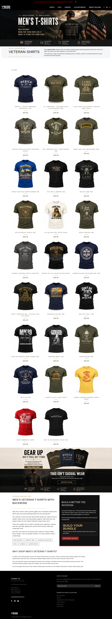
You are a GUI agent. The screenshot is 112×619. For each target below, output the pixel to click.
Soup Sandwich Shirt (25, 440)
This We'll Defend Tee (56, 191)
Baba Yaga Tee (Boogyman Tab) (86, 149)
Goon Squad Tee (86, 356)
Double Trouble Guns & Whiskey (25, 273)
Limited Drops (33, 544)
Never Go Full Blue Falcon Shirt (56, 273)
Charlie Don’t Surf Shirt (56, 397)
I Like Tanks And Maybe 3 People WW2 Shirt (86, 107)
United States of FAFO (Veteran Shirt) (25, 150)
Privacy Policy (60, 606)
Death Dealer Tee (86, 232)
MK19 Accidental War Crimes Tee (25, 356)
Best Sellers (18, 540)
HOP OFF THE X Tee (86, 314)
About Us (59, 597)
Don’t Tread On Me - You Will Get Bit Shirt (25, 315)
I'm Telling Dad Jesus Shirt (56, 232)
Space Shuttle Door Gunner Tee (25, 191)
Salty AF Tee (25, 397)
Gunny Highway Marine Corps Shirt (86, 398)
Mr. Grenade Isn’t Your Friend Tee (56, 150)
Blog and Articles (61, 595)
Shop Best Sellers (70, 538)
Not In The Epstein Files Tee (56, 440)
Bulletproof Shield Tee (25, 232)
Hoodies (22, 544)
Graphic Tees (30, 540)
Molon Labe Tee (86, 191)
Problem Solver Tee (56, 314)
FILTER (15, 70)
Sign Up (97, 586)
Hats (15, 544)
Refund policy (60, 604)
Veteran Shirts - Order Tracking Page (66, 599)
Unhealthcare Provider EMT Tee (86, 273)
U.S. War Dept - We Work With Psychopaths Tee (56, 107)
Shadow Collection (44, 540)
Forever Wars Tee (56, 356)
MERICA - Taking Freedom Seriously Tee (25, 107)
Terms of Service (61, 602)
